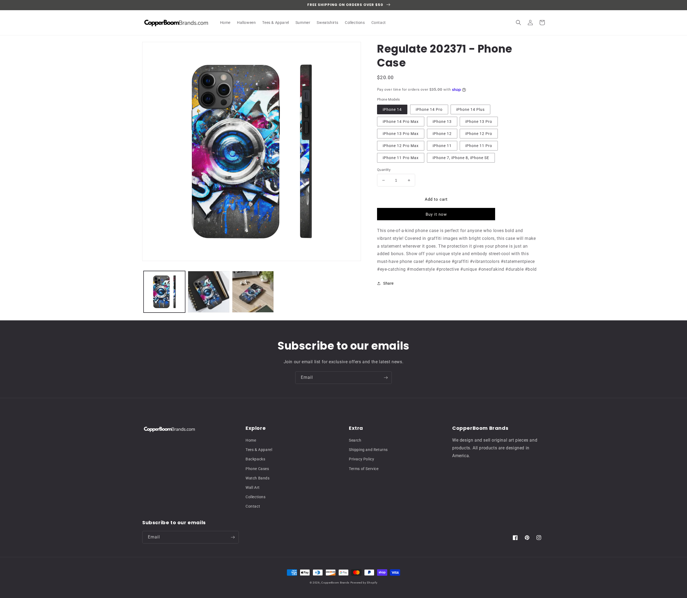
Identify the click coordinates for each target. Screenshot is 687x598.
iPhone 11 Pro (478, 146)
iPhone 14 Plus (470, 109)
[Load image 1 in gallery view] (164, 292)
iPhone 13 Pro (478, 121)
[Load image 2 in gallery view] (208, 292)
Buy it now (436, 214)
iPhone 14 (392, 109)
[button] (518, 22)
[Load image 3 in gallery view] (253, 292)
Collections (256, 497)
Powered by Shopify (364, 582)
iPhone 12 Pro (478, 133)
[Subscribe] (386, 377)
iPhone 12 (442, 133)
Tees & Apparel (259, 449)
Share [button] (388, 283)
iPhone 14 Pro (429, 109)
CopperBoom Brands (335, 582)
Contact (253, 506)
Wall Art (253, 487)
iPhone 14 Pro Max (401, 121)
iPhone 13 (442, 121)
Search (355, 440)
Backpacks (255, 459)
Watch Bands (258, 478)
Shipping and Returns (368, 449)
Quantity (383, 170)
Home (251, 440)
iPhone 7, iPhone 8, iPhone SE (461, 158)
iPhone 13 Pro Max (401, 133)
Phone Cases (257, 469)
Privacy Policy (361, 459)
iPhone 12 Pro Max (401, 146)
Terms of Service (364, 469)
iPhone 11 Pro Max (401, 158)
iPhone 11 (442, 146)
